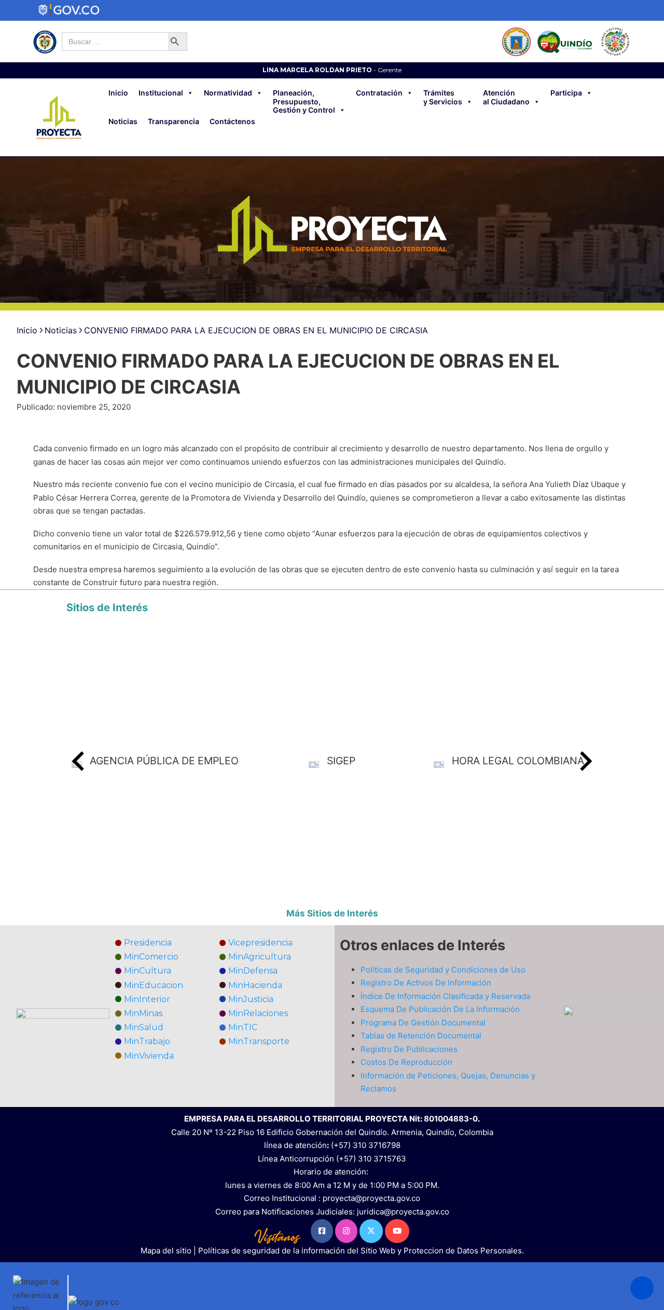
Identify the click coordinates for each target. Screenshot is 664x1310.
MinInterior (147, 999)
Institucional (161, 93)
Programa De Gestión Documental (423, 1023)
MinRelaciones (258, 1013)
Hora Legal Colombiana (518, 760)
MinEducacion (153, 985)
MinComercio (151, 957)
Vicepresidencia (260, 943)
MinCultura (147, 971)
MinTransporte (258, 1041)
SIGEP (341, 760)
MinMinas (143, 1013)
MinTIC (242, 1027)
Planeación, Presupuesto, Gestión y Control (304, 102)
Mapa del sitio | (169, 1250)
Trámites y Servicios (442, 97)
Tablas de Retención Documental (421, 1036)
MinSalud (143, 1027)
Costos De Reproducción (406, 1062)
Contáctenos (232, 121)
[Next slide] (585, 761)
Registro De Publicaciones (409, 1049)
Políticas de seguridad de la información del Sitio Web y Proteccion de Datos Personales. (361, 1250)
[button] (642, 1288)
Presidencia (148, 943)
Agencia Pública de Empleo (164, 760)
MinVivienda (149, 1056)
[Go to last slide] (79, 761)
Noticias (122, 121)
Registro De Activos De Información (426, 983)
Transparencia (173, 121)
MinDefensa (253, 971)
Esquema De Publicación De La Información (440, 1009)
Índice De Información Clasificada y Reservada (445, 996)
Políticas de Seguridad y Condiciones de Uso (443, 970)
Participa (566, 93)
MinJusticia (250, 999)
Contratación (379, 93)
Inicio (118, 93)
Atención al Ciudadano (506, 97)
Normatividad (228, 93)
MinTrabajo (147, 1041)
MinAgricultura (259, 957)
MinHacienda (255, 985)
